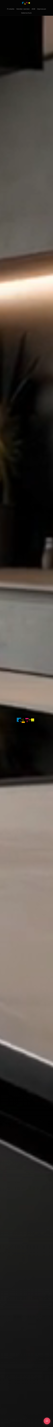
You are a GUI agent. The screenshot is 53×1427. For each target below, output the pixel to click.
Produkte (10, 9)
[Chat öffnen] (47, 1421)
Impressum (41, 9)
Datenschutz (26, 13)
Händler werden (23, 9)
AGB (33, 9)
